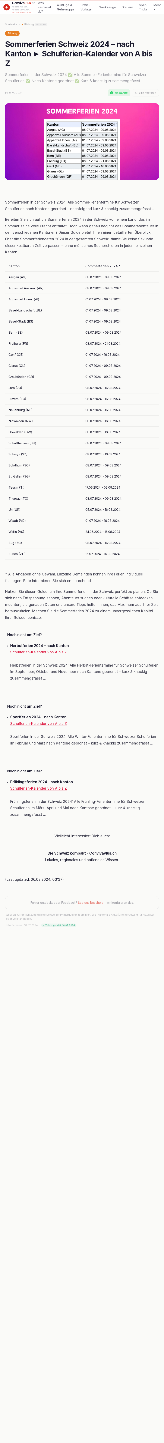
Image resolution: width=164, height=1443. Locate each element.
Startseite (11, 24)
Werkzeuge (107, 7)
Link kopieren (147, 92)
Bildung (35, 24)
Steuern (127, 7)
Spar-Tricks (143, 7)
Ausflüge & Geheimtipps (66, 7)
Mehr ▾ (157, 7)
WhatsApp (121, 92)
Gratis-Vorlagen (87, 7)
